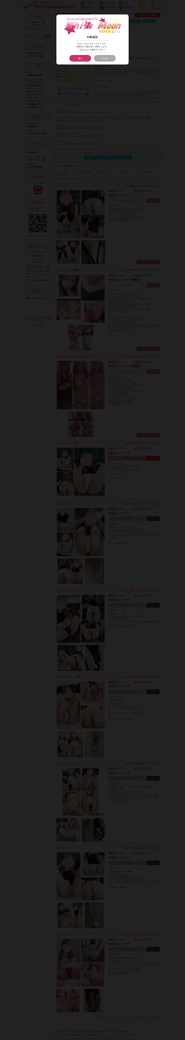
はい (80, 58)
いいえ (105, 58)
